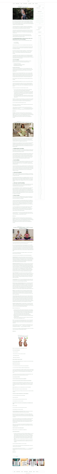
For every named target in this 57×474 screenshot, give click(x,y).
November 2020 (39, 112)
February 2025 (39, 56)
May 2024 (39, 66)
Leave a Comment (27, 121)
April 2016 (39, 172)
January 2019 (39, 136)
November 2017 (39, 151)
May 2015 (39, 184)
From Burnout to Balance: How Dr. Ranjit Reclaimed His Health (40, 462)
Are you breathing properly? (23, 336)
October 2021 (39, 100)
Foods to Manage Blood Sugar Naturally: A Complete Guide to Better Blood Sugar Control (40, 14)
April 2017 (39, 159)
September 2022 (39, 88)
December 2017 (39, 150)
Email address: (39, 28)
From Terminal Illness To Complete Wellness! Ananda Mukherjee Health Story (16, 463)
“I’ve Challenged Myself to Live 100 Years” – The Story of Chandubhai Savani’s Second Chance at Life (24, 463)
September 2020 (39, 114)
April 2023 (39, 80)
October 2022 (39, 87)
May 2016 (39, 171)
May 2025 (39, 53)
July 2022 (39, 90)
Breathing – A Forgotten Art (23, 7)
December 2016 (39, 163)
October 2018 (39, 139)
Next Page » (17, 456)
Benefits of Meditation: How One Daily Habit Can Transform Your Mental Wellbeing (39, 23)
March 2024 (39, 68)
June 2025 (39, 52)
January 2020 (39, 123)
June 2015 (39, 183)
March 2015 (39, 186)
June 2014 (39, 196)
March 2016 (39, 173)
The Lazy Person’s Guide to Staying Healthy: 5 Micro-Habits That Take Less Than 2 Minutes (39, 16)
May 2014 (39, 197)
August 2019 (39, 128)
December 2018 (39, 137)
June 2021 (39, 104)
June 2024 (39, 65)
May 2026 (39, 40)
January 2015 (39, 188)
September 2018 (39, 140)
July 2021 (39, 103)
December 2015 (39, 176)
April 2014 (39, 198)
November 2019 (39, 125)
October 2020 (39, 113)
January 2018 (39, 149)
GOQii (28, 0)
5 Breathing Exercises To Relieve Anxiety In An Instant (23, 122)
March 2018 (39, 147)
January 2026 (39, 44)
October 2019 (39, 126)
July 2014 (39, 195)
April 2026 (39, 41)
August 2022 (39, 89)
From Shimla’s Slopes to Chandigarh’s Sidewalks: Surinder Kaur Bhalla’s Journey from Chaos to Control (32, 463)
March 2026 (39, 42)
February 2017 (39, 161)
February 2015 (39, 187)
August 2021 (39, 102)
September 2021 (39, 101)
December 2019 (39, 124)
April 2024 (39, 67)
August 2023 (39, 76)
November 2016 (39, 164)
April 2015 (39, 185)
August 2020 (39, 115)
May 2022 (39, 92)
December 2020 (39, 111)
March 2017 (39, 160)
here (21, 325)
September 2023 (39, 75)
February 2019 (39, 135)
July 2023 (39, 77)
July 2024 (39, 64)
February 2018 (39, 148)
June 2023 (39, 78)
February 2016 (39, 174)
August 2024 (39, 63)
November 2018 (39, 138)
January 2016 (39, 175)
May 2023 (39, 79)
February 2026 (39, 43)
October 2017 (39, 152)
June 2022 (39, 91)
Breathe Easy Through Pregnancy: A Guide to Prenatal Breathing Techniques (23, 228)
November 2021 (39, 99)
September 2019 (39, 127)
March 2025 (39, 55)
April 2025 (39, 54)
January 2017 (39, 162)
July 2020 (39, 116)
